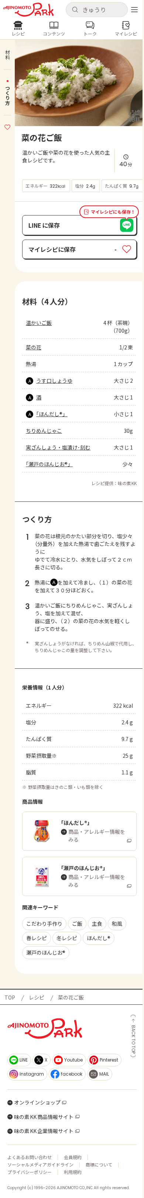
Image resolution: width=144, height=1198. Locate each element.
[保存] (7, 126)
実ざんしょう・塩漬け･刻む (58, 447)
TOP (9, 997)
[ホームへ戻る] (28, 10)
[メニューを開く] (134, 9)
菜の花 (33, 347)
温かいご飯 (39, 322)
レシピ (36, 997)
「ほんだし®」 (52, 414)
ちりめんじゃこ (44, 430)
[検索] (75, 10)
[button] (97, 9)
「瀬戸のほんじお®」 (49, 464)
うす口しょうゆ (54, 380)
